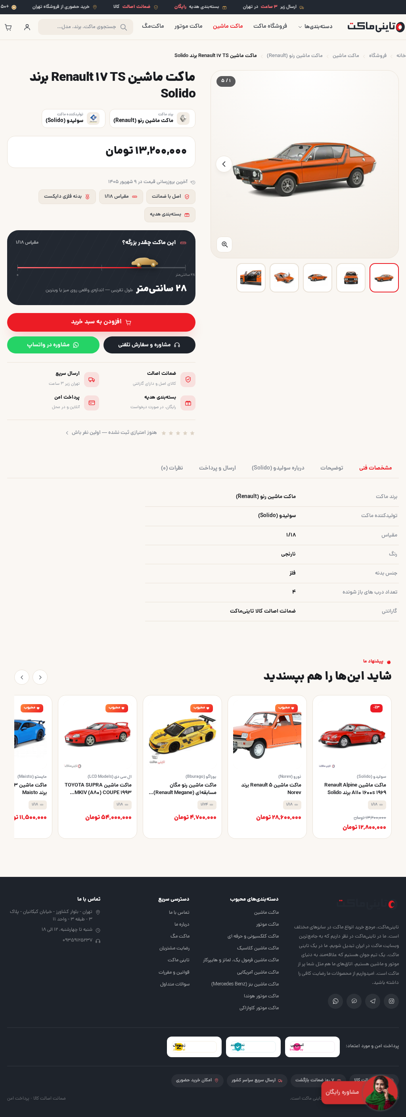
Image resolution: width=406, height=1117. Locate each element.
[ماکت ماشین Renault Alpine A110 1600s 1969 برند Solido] (352, 766)
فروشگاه (378, 56)
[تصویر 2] (351, 277)
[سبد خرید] (8, 27)
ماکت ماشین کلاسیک (258, 948)
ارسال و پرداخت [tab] (217, 468)
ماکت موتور (188, 26)
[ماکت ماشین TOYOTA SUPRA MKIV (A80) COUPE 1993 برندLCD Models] (97, 766)
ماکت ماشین (228, 26)
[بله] (354, 1001)
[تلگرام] (372, 1001)
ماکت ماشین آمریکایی (258, 972)
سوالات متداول (175, 984)
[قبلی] (40, 677)
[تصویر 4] (284, 277)
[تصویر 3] (317, 277)
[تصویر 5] (251, 277)
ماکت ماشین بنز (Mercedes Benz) (245, 984)
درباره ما (182, 924)
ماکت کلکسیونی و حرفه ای (253, 936)
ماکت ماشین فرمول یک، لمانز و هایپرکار (241, 960)
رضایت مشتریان (174, 948)
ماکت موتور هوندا (261, 996)
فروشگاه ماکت (270, 26)
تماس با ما (179, 913)
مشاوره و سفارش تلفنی (144, 345)
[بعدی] (21, 677)
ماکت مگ (180, 936)
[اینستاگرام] (391, 1001)
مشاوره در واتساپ (48, 345)
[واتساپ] (335, 1001)
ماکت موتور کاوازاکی (259, 1008)
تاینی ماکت (179, 960)
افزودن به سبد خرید (96, 322)
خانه (401, 56)
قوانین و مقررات (174, 972)
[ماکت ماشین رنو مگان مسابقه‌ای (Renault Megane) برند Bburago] (182, 766)
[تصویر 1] (384, 277)
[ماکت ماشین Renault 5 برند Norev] (267, 766)
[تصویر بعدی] (224, 164)
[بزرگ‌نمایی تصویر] (224, 244)
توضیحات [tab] (331, 468)
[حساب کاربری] (27, 27)
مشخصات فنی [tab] (375, 468)
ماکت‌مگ (153, 26)
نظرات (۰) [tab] (172, 468)
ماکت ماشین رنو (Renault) (295, 56)
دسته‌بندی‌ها (318, 27)
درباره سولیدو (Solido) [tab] (278, 468)
